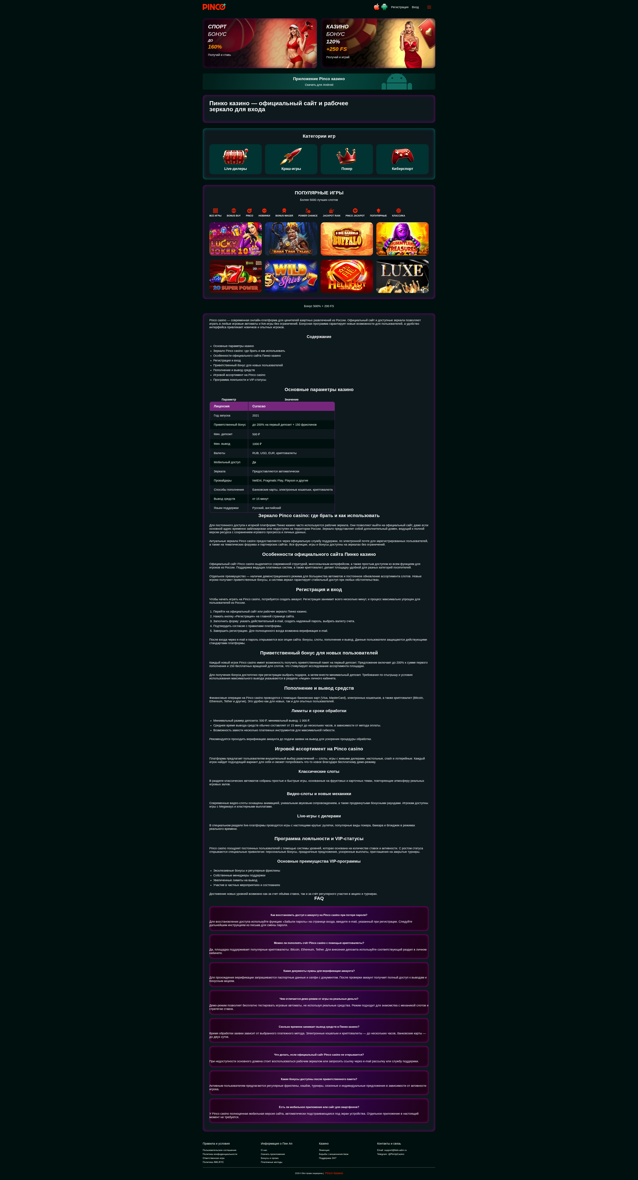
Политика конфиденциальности (220, 1154)
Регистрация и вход (227, 360)
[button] (632, 1165)
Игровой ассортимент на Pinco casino (239, 375)
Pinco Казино (334, 1173)
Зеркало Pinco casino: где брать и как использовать (249, 350)
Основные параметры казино (233, 346)
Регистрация (400, 7)
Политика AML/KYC (213, 1162)
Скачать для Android (319, 84)
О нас (264, 1150)
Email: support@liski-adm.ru (392, 1150)
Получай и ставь (219, 55)
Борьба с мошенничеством (333, 1154)
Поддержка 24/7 (327, 1158)
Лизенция (324, 1150)
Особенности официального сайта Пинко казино (247, 355)
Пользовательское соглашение (219, 1150)
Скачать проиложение (273, 1154)
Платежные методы (271, 1162)
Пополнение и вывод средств (234, 370)
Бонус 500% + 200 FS (319, 306)
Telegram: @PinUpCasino (390, 1154)
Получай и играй (337, 57)
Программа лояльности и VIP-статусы (239, 379)
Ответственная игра (213, 1158)
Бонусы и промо (270, 1158)
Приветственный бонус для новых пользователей (248, 365)
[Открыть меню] (429, 7)
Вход (415, 7)
